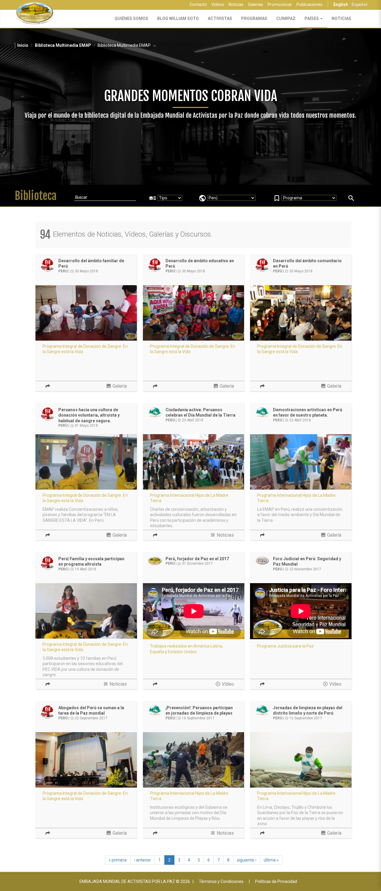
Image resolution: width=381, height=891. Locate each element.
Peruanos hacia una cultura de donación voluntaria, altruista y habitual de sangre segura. (89, 415)
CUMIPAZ (286, 18)
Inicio (22, 45)
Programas (254, 18)
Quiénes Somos (131, 18)
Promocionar (280, 4)
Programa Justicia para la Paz (285, 646)
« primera (118, 860)
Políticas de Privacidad (276, 881)
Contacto (198, 4)
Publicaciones (309, 4)
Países (312, 18)
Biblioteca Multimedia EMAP (63, 45)
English (340, 4)
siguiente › (246, 860)
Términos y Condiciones (221, 881)
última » (271, 860)
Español (359, 4)
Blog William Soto (178, 18)
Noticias (236, 4)
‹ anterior (142, 860)
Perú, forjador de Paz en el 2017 (197, 558)
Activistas (220, 18)
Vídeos (217, 4)
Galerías (255, 4)
